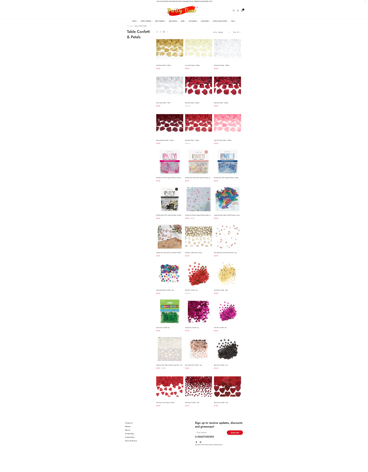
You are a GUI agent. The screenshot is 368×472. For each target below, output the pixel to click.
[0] (242, 11)
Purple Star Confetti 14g (192, 328)
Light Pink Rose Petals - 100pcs (223, 140)
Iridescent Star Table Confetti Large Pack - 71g (169, 365)
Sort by (215, 32)
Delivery (128, 426)
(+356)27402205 (204, 436)
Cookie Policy (129, 437)
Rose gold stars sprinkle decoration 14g (225, 253)
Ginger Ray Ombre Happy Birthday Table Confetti (199, 215)
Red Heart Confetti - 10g (221, 403)
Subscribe (235, 432)
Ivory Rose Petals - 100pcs (192, 65)
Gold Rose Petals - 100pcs (163, 65)
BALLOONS (173, 21)
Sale (188, 187)
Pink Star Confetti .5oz (220, 328)
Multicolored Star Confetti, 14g (165, 290)
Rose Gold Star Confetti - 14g (193, 365)
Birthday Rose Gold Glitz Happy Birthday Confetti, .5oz (200, 178)
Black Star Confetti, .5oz (221, 365)
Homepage (130, 26)
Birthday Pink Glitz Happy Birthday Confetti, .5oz (170, 178)
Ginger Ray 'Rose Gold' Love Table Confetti (168, 253)
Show (234, 32)
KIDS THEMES (160, 21)
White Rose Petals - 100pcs (221, 65)
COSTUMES (205, 21)
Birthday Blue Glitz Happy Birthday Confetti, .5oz (228, 178)
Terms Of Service (131, 441)
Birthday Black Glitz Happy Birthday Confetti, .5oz (170, 215)
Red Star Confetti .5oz (191, 290)
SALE (233, 21)
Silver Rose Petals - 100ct (163, 103)
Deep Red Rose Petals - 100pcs (165, 140)
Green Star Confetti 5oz (163, 328)
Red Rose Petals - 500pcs (192, 103)
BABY (183, 21)
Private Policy (129, 434)
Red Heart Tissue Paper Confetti (165, 403)
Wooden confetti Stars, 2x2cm (193, 253)
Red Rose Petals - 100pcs (221, 103)
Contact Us (128, 423)
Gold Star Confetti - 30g (221, 290)
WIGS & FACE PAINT (220, 21)
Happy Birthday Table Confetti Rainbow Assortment (228, 215)
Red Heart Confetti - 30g (192, 403)
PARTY (134, 21)
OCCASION (193, 21)
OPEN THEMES (146, 21)
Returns (127, 430)
